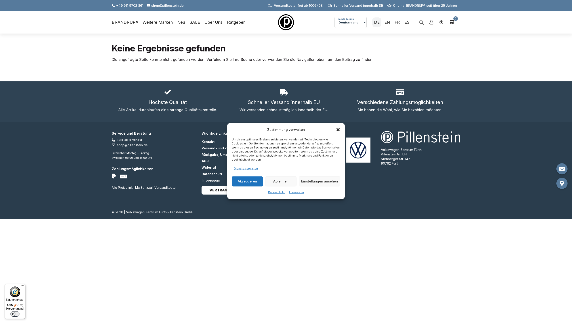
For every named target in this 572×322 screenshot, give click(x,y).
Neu (181, 22)
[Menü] (22, 286)
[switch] (15, 314)
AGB (205, 161)
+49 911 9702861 (129, 140)
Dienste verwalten (246, 168)
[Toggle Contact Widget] (562, 168)
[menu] (178, 22)
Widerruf (209, 167)
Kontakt (208, 142)
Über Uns (213, 22)
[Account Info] (431, 22)
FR (397, 22)
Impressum (296, 192)
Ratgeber (236, 22)
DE (377, 22)
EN (387, 22)
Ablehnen (280, 181)
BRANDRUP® (125, 22)
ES (407, 22)
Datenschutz (276, 192)
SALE (194, 22)
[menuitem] (127, 22)
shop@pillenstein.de (132, 145)
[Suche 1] (421, 22)
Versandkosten (165, 187)
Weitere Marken (158, 22)
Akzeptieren (247, 181)
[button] (338, 129)
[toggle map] (562, 183)
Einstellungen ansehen (319, 181)
